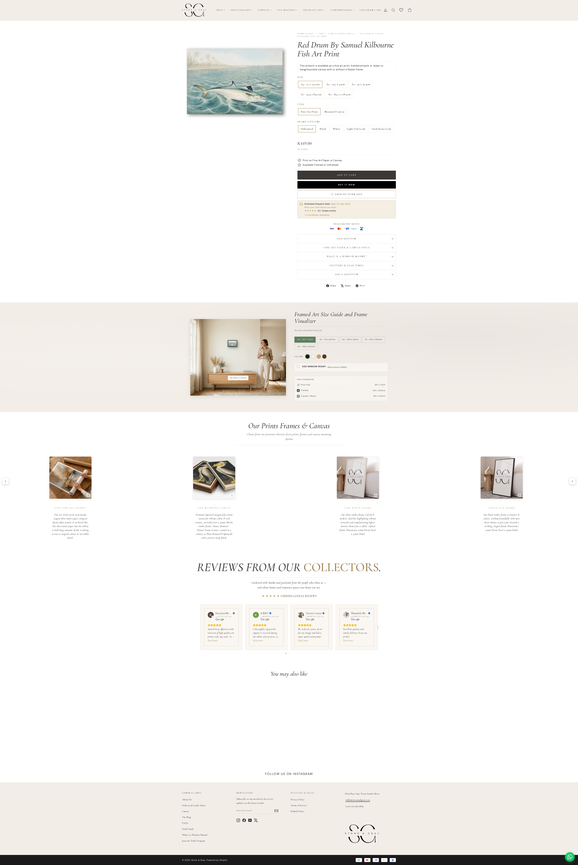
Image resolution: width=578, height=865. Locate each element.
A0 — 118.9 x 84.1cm (306, 346)
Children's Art (371, 10)
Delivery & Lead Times (347, 265)
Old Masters (286, 10)
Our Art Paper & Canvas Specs (346, 247)
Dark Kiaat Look (381, 128)
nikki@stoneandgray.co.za (358, 799)
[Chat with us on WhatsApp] (569, 856)
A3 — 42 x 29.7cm (328, 339)
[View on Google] (211, 615)
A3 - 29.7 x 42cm (335, 84)
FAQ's (185, 823)
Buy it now (346, 184)
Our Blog (186, 817)
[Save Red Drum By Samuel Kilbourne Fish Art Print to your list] (229, 691)
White (336, 128)
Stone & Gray (305, 34)
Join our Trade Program (193, 840)
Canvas (185, 811)
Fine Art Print (309, 111)
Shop (219, 10)
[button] (200, 627)
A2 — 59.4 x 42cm (350, 339)
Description (346, 238)
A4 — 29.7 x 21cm (305, 339)
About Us (187, 799)
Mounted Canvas (335, 111)
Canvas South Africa (341, 34)
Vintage (264, 10)
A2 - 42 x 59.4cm (361, 84)
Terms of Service (299, 805)
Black (323, 128)
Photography (240, 10)
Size (300, 77)
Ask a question (346, 274)
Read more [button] (213, 640)
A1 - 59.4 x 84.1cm (311, 94)
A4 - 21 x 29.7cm (310, 84)
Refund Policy (297, 811)
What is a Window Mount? (347, 256)
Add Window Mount (314, 366)
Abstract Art (313, 10)
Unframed (307, 128)
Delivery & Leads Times (193, 805)
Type (300, 104)
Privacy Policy (298, 799)
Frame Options (308, 122)
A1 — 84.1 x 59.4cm (373, 339)
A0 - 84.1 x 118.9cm (339, 94)
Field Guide (188, 829)
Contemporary (341, 10)
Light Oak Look (356, 128)
